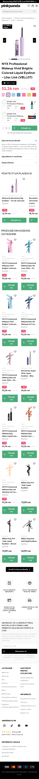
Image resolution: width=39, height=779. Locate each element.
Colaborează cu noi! (28, 706)
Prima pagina (8, 18)
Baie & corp (6, 694)
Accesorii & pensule (9, 687)
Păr (3, 679)
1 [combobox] (3, 106)
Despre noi (24, 713)
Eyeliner (20, 20)
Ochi (13, 20)
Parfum (5, 683)
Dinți (4, 690)
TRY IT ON (10, 83)
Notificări (5, 756)
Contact (23, 702)
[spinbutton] (6, 128)
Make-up (5, 20)
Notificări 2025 (7, 752)
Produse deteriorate (10, 701)
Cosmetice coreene (9, 697)
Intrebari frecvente (28, 699)
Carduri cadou (25, 709)
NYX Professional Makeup (24, 18)
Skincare (5, 676)
